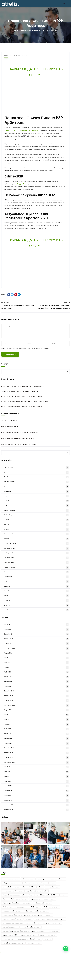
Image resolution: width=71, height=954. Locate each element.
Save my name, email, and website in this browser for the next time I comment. (26, 348)
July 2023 (36, 715)
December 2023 (36, 691)
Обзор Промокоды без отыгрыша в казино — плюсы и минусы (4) (22, 386)
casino (36, 505)
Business (23, 30)
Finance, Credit (36, 534)
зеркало (28, 919)
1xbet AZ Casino (36, 482)
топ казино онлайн (34, 943)
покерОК (47, 939)
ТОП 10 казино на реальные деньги (15, 907)
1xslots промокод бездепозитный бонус (51, 879)
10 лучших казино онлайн (11, 883)
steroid (36, 596)
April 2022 (36, 781)
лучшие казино (53, 931)
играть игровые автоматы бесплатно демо (50, 919)
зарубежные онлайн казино (12, 919)
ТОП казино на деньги (51, 907)
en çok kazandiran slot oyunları (13, 891)
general (36, 539)
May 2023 (36, 724)
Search (4, 364)
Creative (36, 520)
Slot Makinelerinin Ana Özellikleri (46, 895)
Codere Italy (36, 515)
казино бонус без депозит (30, 927)
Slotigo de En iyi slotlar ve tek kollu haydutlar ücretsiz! (19, 391)
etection (36, 529)
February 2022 (36, 791)
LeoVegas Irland (36, 558)
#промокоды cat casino (10, 879)
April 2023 (36, 729)
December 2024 (36, 634)
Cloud (40, 887)
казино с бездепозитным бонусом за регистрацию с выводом (23, 931)
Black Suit (14, 421)
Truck (5, 899)
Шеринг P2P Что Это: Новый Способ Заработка (21, 130)
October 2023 (36, 700)
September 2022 (36, 762)
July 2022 (36, 767)
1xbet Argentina (36, 477)
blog (36, 496)
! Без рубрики (36, 467)
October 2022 (36, 757)
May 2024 (36, 667)
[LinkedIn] (19, 294)
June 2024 (36, 662)
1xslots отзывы (28, 879)
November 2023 (36, 696)
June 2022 (36, 772)
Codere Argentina (36, 510)
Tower (63, 895)
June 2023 (36, 719)
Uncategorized (36, 610)
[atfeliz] (10, 4)
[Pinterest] (15, 294)
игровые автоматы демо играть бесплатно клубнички (21, 923)
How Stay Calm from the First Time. (23, 438)
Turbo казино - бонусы (18, 899)
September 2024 (36, 648)
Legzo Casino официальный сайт (14, 895)
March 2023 (36, 734)
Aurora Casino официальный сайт (14, 887)
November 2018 (36, 810)
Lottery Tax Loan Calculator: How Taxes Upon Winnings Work (22, 396)
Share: (3, 295)
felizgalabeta (22, 55)
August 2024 (36, 653)
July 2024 (36, 658)
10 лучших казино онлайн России (35, 883)
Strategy (36, 600)
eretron (36, 524)
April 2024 (36, 672)
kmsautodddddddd (36, 543)
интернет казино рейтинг (51, 923)
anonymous (36, 491)
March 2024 (36, 677)
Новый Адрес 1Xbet (20, 184)
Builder (31, 887)
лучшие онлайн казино (47, 935)
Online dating (36, 577)
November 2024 (36, 639)
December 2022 (36, 748)
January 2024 (36, 686)
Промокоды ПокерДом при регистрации (16, 903)
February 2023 (36, 738)
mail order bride (36, 562)
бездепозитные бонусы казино (36, 911)
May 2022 (36, 776)
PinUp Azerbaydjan (36, 591)
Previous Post (5, 303)
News (36, 572)
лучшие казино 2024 (10, 935)
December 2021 (36, 800)
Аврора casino (35, 899)
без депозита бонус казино (12, 911)
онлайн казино (8, 939)
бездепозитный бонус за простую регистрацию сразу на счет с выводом (27, 915)
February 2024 (36, 681)
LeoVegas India (36, 553)
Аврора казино (49, 899)
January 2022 (36, 795)
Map (30, 895)
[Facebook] (8, 294)
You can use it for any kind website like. (24, 432)
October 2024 (36, 643)
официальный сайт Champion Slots (28, 939)
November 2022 (36, 753)
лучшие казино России (28, 935)
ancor (52, 883)
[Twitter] (12, 294)
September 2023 (36, 705)
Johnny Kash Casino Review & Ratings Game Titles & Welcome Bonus (25, 401)
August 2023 (36, 710)
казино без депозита (10, 927)
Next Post (67, 303)
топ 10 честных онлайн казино (13, 943)
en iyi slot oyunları (52, 887)
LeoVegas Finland (36, 548)
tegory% (36, 605)
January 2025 (36, 629)
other (36, 581)
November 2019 (36, 805)
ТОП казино (35, 907)
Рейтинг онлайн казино (42, 903)
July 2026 (36, 624)
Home (16, 30)
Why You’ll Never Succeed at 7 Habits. (23, 444)
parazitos (36, 586)
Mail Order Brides (36, 567)
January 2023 (36, 743)
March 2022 (36, 786)
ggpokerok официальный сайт (37, 891)
